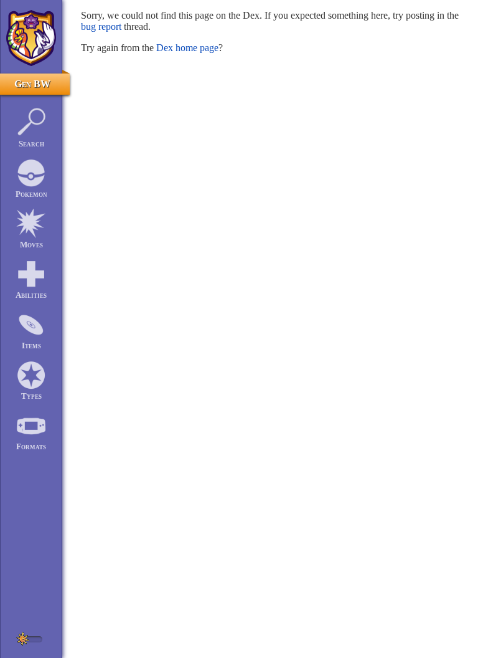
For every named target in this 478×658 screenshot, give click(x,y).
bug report (101, 26)
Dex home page (187, 47)
